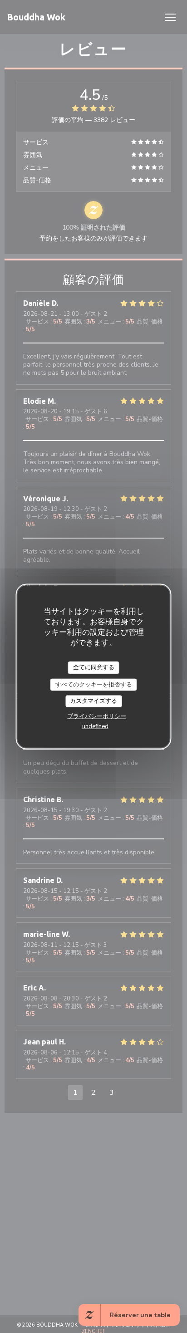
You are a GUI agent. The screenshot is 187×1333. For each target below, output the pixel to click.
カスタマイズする (93, 701)
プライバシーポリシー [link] (96, 716)
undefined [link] (95, 726)
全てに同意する (93, 667)
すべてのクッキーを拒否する (93, 684)
